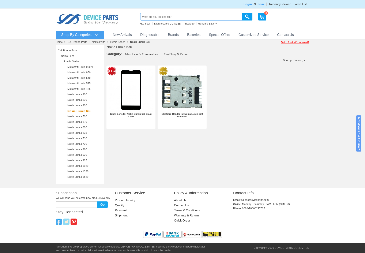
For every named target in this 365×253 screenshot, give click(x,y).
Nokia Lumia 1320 (78, 171)
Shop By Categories (76, 35)
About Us (180, 200)
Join (261, 4)
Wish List (301, 4)
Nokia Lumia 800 (77, 149)
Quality (119, 205)
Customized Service (253, 35)
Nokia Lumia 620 (77, 127)
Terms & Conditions (187, 210)
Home (59, 42)
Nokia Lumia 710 (77, 138)
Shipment (121, 215)
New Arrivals (122, 35)
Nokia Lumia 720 (77, 143)
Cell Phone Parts (77, 42)
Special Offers (219, 35)
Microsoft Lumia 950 (79, 72)
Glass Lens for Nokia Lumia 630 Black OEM (131, 115)
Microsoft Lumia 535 (79, 83)
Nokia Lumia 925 (77, 160)
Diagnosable (149, 35)
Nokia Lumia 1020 (78, 165)
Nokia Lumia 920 (77, 154)
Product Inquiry (125, 200)
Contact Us (285, 35)
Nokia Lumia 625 (77, 132)
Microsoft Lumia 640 (79, 78)
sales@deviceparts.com (255, 199)
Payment (121, 210)
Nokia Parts (98, 42)
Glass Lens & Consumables (141, 54)
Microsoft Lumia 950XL (80, 67)
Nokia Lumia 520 (77, 116)
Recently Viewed (280, 4)
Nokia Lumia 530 (77, 99)
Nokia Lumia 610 (77, 121)
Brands (173, 35)
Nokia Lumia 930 (77, 105)
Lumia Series (117, 42)
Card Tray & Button (176, 54)
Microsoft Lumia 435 (79, 89)
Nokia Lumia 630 (79, 111)
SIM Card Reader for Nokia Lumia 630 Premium (182, 115)
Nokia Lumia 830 (77, 94)
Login (248, 4)
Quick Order (182, 220)
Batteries (193, 35)
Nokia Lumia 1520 (78, 176)
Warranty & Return (186, 215)
